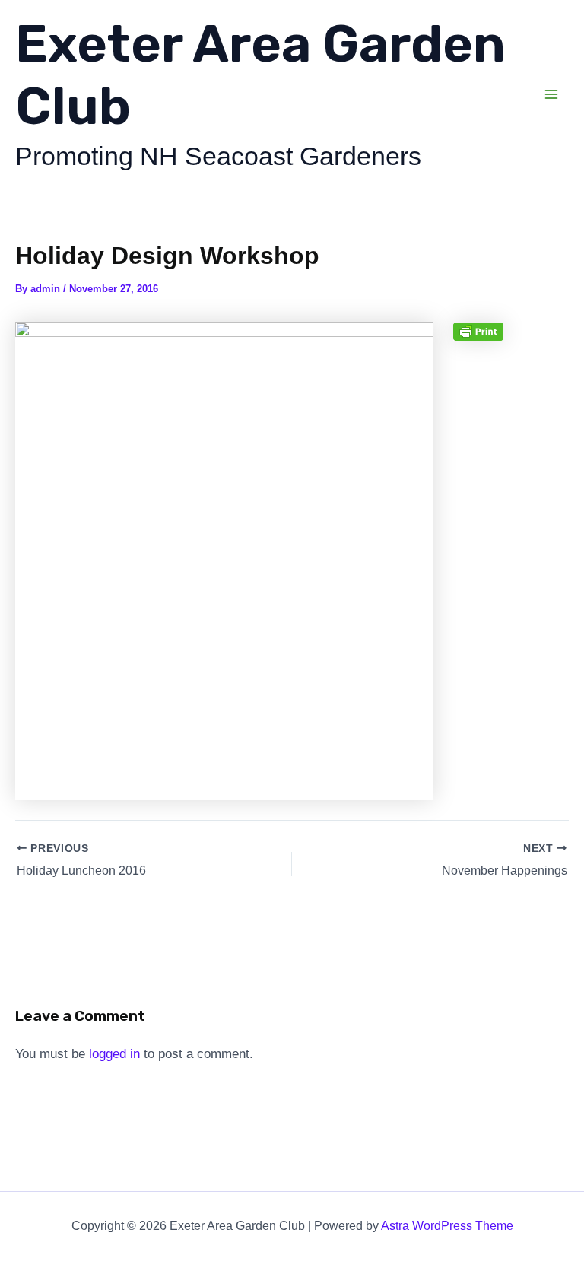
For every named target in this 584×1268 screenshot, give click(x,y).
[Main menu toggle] (552, 94)
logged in (114, 1054)
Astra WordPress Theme (447, 1225)
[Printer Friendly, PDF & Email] (478, 331)
